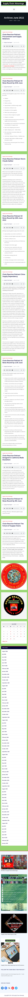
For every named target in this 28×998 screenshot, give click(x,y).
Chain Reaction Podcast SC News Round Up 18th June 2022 (12, 218)
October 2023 (5, 748)
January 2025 (5, 705)
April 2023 (4, 766)
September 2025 (5, 683)
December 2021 (5, 811)
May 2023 (4, 763)
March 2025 (4, 700)
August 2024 (5, 720)
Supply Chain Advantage (7, 32)
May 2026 (4, 660)
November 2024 (5, 711)
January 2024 (5, 740)
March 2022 (4, 803)
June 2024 (4, 725)
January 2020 (5, 843)
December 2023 (5, 743)
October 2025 (5, 680)
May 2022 (4, 797)
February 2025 (5, 703)
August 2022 (5, 789)
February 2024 (5, 737)
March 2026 (4, 665)
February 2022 (5, 806)
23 (14, 636)
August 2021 (5, 823)
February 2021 (5, 840)
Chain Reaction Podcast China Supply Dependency (13, 275)
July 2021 (4, 826)
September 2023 (5, 751)
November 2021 (5, 814)
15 (10, 634)
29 (10, 638)
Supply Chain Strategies (9, 65)
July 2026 (4, 654)
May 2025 (4, 694)
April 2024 (4, 731)
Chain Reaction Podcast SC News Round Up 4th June (12, 500)
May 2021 (4, 831)
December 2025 (5, 674)
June (19, 20)
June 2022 (4, 794)
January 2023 (5, 774)
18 (20, 634)
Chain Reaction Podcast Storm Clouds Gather (13, 160)
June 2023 (4, 760)
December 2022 (5, 777)
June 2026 (4, 657)
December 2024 (5, 708)
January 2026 (5, 671)
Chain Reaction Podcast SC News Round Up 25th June (12, 82)
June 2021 (4, 829)
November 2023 (5, 746)
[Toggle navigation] (14, 9)
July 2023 (4, 757)
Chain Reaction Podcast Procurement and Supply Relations (12, 36)
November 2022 (5, 780)
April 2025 (4, 697)
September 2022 (5, 786)
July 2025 (4, 688)
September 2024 (5, 717)
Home (10, 20)
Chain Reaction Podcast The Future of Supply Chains (13, 524)
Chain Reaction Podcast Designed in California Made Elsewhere (13, 457)
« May (3, 641)
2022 (15, 20)
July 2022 (4, 791)
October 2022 (5, 783)
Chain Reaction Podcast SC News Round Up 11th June (12, 361)
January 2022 (5, 809)
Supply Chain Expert (7, 42)
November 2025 (5, 677)
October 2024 (5, 714)
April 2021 (4, 834)
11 (20, 631)
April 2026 (4, 662)
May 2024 (4, 728)
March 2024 (4, 734)
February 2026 (5, 668)
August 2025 (5, 685)
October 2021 (5, 817)
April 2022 (4, 800)
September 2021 (5, 820)
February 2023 (5, 771)
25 (20, 636)
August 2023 (5, 754)
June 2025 (4, 691)
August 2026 (5, 651)
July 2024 (4, 723)
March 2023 (4, 768)
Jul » (6, 641)
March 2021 (4, 837)
